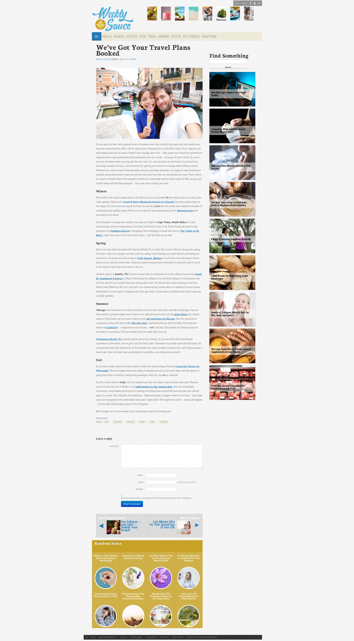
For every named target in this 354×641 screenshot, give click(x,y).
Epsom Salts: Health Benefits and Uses (133, 557)
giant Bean (180, 314)
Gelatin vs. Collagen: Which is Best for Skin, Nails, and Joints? (230, 314)
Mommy (163, 36)
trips (152, 422)
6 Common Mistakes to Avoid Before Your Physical (188, 558)
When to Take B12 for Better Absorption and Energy (105, 558)
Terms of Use (164, 637)
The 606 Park (139, 323)
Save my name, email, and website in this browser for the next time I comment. (156, 498)
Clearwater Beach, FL (108, 339)
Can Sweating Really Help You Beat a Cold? (105, 595)
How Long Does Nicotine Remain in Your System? (231, 167)
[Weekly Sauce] (117, 19)
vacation (163, 422)
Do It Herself (191, 36)
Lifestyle (131, 36)
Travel (152, 36)
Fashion (119, 36)
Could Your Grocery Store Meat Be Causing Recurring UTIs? (228, 387)
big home (117, 422)
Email (140, 482)
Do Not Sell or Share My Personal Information (202, 637)
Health (107, 36)
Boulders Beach (120, 230)
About (244, 3)
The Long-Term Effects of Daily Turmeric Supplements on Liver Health (231, 350)
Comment (113, 446)
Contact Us (123, 637)
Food (142, 36)
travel (142, 422)
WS (97, 36)
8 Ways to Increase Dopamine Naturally (231, 239)
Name (140, 475)
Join (236, 3)
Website (139, 489)
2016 (106, 422)
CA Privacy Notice (151, 637)
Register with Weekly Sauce (107, 637)
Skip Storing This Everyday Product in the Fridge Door (161, 596)
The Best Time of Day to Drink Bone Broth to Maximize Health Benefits (229, 204)
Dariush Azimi (103, 59)
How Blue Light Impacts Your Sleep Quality (228, 94)
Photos (176, 36)
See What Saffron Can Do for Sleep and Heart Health (161, 558)
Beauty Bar (209, 36)
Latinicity (112, 327)
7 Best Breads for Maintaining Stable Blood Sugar (229, 277)
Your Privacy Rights (136, 637)
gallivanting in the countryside (153, 386)
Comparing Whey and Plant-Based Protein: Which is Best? (228, 130)
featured (130, 422)
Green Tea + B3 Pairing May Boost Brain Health (189, 596)
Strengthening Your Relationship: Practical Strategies (133, 596)
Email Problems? (177, 637)
